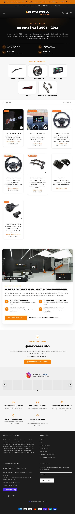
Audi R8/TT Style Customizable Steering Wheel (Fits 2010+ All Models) (13, 183)
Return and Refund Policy (47, 454)
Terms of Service (45, 445)
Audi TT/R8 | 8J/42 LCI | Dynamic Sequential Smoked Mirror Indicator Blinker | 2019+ (37, 184)
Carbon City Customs (62, 133)
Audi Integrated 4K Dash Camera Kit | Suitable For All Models (13, 229)
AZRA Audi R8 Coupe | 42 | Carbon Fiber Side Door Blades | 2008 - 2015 (62, 183)
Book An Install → (16, 318)
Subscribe (47, 480)
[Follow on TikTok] (13, 496)
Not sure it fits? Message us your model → (44, 317)
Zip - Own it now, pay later (47, 457)
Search (42, 439)
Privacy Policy (44, 451)
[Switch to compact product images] (10, 102)
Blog (41, 442)
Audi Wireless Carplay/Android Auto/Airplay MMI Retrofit (37, 138)
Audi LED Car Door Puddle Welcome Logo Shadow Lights (13, 137)
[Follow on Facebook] (4, 496)
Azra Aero (61, 178)
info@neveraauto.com (13, 482)
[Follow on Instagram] (9, 496)
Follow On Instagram (38, 361)
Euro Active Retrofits (13, 133)
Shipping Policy (44, 448)
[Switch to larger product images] (3, 102)
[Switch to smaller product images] (7, 102)
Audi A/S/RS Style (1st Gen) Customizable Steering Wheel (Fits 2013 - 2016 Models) (61, 138)
